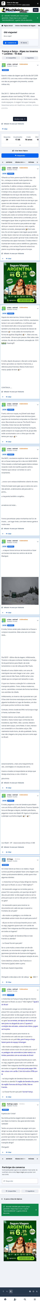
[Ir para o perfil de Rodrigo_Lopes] (4, 1105)
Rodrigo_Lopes (12, 1104)
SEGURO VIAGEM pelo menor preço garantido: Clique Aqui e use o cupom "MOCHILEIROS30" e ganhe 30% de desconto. (17, 18)
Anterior (9, 162)
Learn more (4, 3)
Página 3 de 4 (19, 162)
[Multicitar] (3, 258)
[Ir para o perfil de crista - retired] (4, 65)
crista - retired (12, 64)
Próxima (31, 162)
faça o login (20, 1172)
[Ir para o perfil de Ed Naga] (4, 860)
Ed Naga (10, 859)
